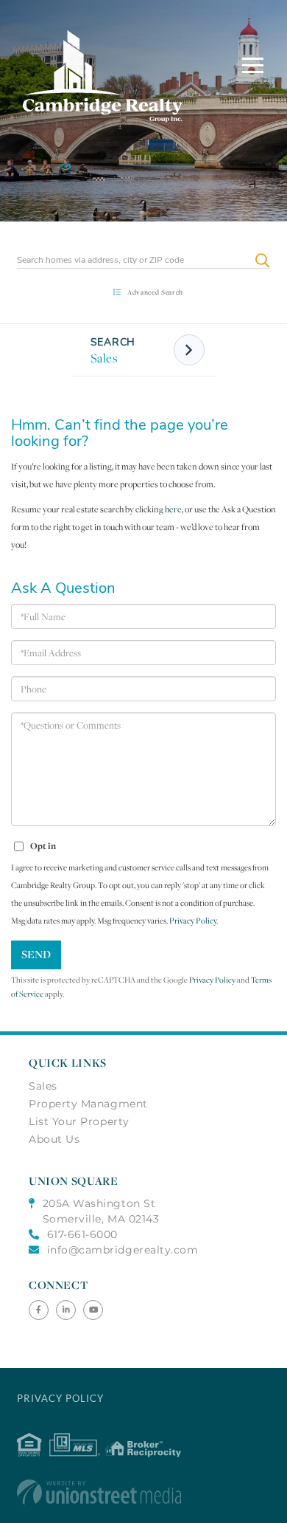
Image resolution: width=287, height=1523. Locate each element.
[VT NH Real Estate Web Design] (143, 1492)
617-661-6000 (82, 1234)
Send (36, 954)
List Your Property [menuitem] (79, 1121)
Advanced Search (155, 292)
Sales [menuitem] (43, 1086)
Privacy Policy (192, 920)
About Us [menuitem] (54, 1139)
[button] (262, 260)
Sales (104, 358)
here (173, 509)
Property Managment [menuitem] (88, 1103)
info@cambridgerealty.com (123, 1249)
